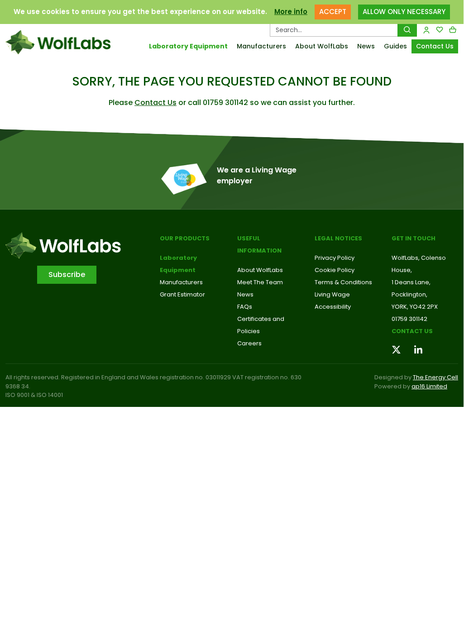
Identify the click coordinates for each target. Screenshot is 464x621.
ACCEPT (332, 11)
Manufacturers (261, 46)
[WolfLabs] (57, 42)
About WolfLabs (321, 46)
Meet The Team (260, 282)
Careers (249, 343)
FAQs (244, 306)
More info (290, 11)
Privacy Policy (334, 257)
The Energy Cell (435, 377)
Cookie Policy (334, 270)
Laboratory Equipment (188, 46)
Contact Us (435, 46)
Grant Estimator (182, 294)
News (366, 46)
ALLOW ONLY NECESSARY (404, 11)
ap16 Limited (429, 386)
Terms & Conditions (343, 282)
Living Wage (332, 294)
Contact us (412, 331)
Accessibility (333, 306)
